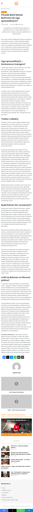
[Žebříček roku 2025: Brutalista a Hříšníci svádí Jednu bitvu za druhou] (5, 455)
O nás (3, 488)
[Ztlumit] (27, 434)
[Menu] (2, 4)
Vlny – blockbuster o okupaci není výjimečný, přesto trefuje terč (20, 473)
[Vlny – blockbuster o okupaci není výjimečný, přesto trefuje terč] (5, 474)
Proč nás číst (5, 492)
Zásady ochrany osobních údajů (10, 499)
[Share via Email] (18, 357)
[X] (7, 357)
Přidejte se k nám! (6, 490)
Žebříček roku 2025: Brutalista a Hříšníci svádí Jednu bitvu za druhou (21, 453)
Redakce (4, 495)
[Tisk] (22, 357)
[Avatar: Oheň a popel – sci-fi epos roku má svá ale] (5, 462)
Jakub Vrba (5, 24)
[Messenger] (11, 357)
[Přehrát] (3, 434)
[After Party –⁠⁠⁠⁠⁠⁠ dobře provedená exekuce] (5, 448)
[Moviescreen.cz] (16, 3)
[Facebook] (4, 357)
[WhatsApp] (15, 357)
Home (3, 8)
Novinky (8, 8)
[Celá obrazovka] (30, 434)
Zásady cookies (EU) (7, 497)
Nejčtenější (16, 441)
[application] (16, 427)
